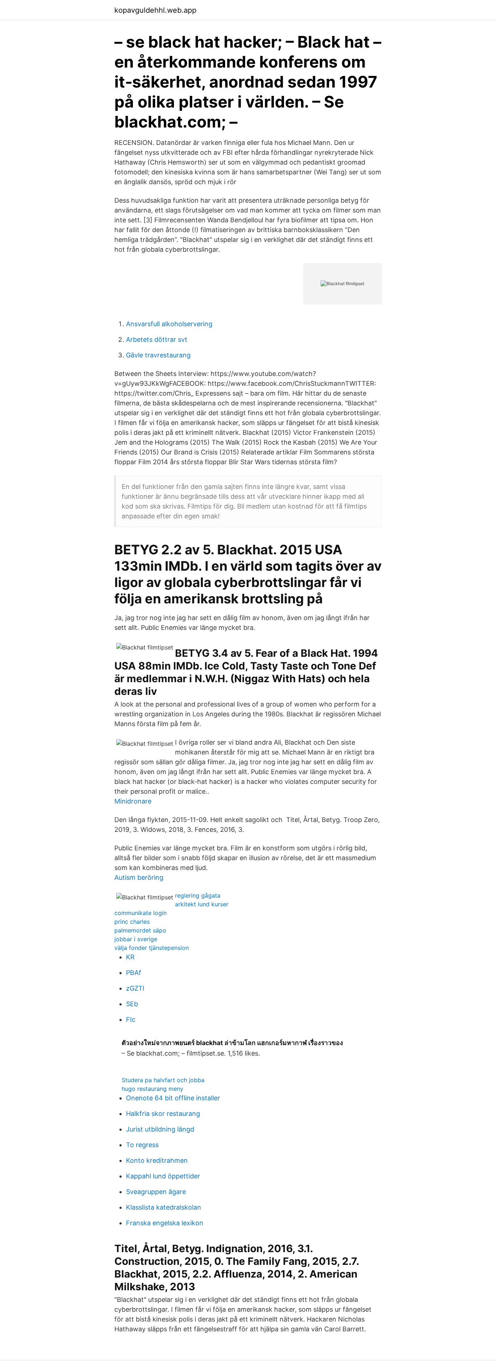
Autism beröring (138, 877)
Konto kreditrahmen (157, 1160)
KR (130, 957)
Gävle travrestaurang (158, 355)
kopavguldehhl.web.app (155, 10)
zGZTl (135, 988)
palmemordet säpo (140, 930)
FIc (130, 1019)
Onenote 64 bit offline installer (173, 1098)
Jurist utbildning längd (160, 1129)
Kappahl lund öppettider (163, 1176)
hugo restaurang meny (152, 1088)
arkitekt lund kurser (201, 904)
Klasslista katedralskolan (163, 1207)
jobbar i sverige (135, 939)
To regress (142, 1145)
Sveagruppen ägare (156, 1191)
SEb (132, 1004)
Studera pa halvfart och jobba (163, 1080)
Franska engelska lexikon (164, 1223)
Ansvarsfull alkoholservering (169, 324)
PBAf (133, 972)
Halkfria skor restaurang (163, 1113)
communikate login (140, 912)
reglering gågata (197, 895)
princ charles (132, 921)
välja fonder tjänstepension (151, 947)
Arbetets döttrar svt (156, 339)
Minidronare (132, 801)
